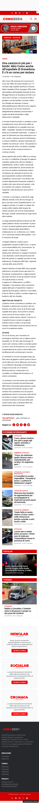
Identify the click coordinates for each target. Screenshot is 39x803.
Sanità (4, 59)
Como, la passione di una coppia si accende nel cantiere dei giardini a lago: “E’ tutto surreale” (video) (19, 567)
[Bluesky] (28, 424)
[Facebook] (17, 424)
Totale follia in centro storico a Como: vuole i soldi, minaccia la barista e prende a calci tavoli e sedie (24, 517)
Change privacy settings (31, 801)
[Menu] (35, 19)
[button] (19, 28)
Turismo (16, 606)
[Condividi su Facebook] (31, 52)
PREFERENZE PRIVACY (9, 786)
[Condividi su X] (35, 52)
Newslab (7, 38)
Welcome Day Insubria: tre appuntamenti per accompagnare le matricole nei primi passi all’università (25, 497)
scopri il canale (19, 650)
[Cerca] (31, 19)
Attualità (18, 436)
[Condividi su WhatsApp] (27, 52)
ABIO (18, 418)
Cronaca (25, 510)
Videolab (5, 774)
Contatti (5, 759)
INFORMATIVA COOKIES (10, 784)
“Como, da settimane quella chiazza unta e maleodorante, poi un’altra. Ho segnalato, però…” (24, 459)
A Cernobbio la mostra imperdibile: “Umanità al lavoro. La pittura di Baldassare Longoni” (24, 479)
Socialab (16, 38)
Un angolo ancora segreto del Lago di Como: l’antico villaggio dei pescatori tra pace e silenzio (19, 611)
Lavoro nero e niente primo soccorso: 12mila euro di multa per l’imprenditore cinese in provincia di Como (24, 536)
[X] (25, 424)
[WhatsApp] (13, 424)
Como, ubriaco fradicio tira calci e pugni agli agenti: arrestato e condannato (24, 441)
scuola (25, 491)
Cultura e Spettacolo (22, 473)
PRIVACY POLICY (7, 782)
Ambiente (17, 453)
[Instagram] (21, 424)
